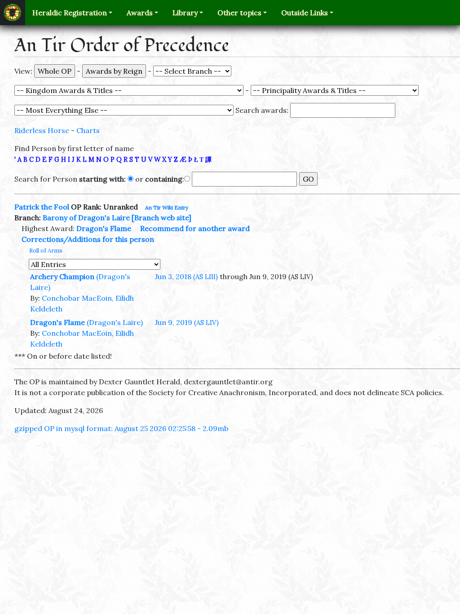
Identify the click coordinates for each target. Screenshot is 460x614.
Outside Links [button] (304, 12)
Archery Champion (62, 276)
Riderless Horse (41, 130)
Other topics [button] (239, 12)
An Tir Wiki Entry (166, 207)
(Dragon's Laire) (115, 322)
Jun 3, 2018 (186, 276)
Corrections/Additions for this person (88, 239)
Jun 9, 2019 (187, 322)
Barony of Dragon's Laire (86, 217)
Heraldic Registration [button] (69, 12)
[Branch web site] (161, 217)
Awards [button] (140, 12)
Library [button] (185, 12)
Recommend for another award (195, 228)
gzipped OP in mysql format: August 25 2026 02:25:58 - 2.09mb (121, 428)
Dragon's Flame (103, 228)
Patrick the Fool (41, 206)
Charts (88, 130)
